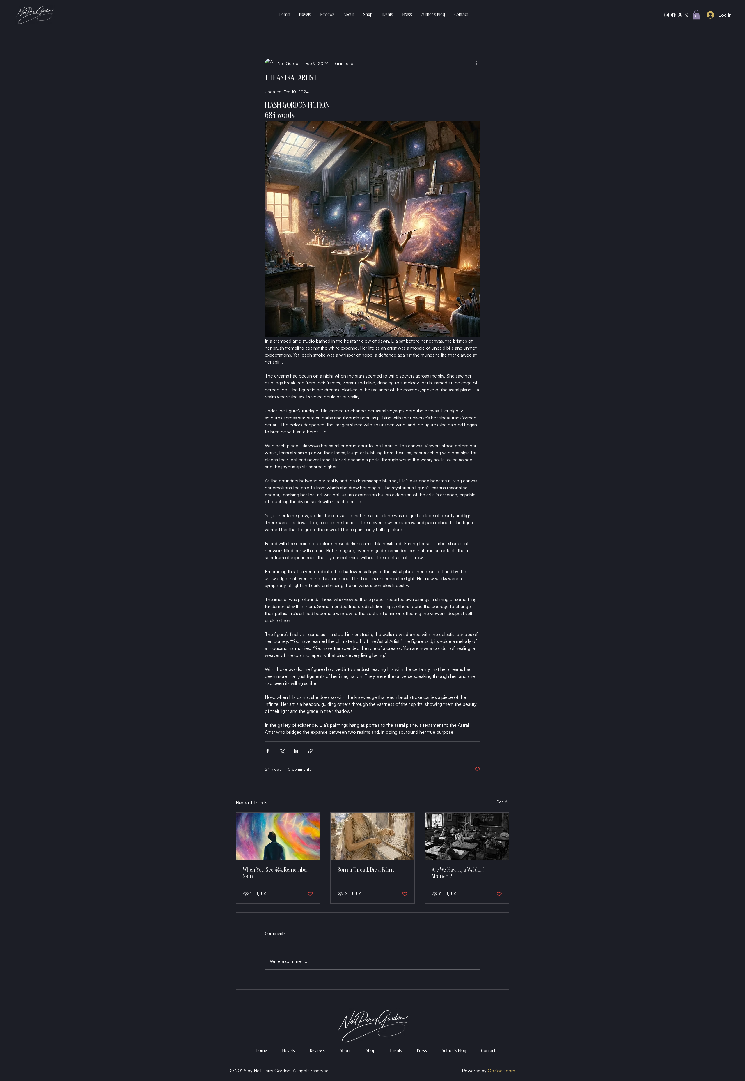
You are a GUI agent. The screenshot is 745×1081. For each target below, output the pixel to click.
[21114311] (687, 15)
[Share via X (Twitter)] (282, 751)
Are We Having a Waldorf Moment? (458, 873)
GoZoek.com (501, 1070)
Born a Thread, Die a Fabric (366, 870)
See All (502, 801)
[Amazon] (680, 15)
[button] (696, 14)
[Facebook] (673, 15)
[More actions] (476, 63)
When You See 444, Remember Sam (275, 873)
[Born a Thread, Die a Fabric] (373, 836)
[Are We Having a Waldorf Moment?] (467, 836)
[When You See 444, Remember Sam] (278, 836)
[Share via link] (310, 751)
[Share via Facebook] (267, 751)
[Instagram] (667, 15)
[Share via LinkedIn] (296, 751)
